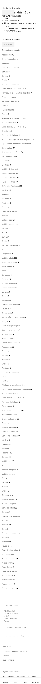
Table (6, 18)
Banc (6, 22)
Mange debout (9, 30)
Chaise (6, 26)
